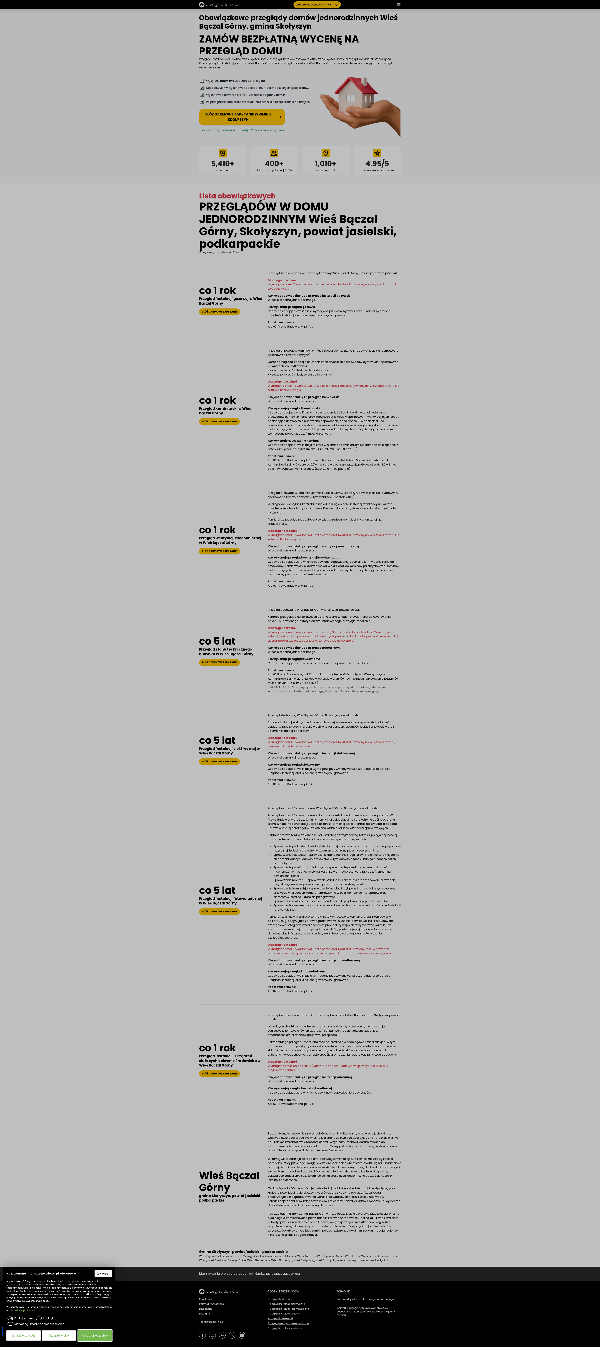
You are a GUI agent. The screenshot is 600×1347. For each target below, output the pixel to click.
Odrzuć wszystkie (23, 1335)
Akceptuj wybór (59, 1335)
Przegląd (105, 1273)
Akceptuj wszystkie (95, 1335)
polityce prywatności (25, 1310)
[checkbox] (19, 1318)
